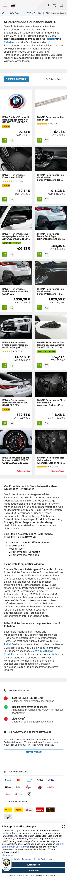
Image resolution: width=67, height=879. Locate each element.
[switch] (6, 868)
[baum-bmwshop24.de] (13, 5)
